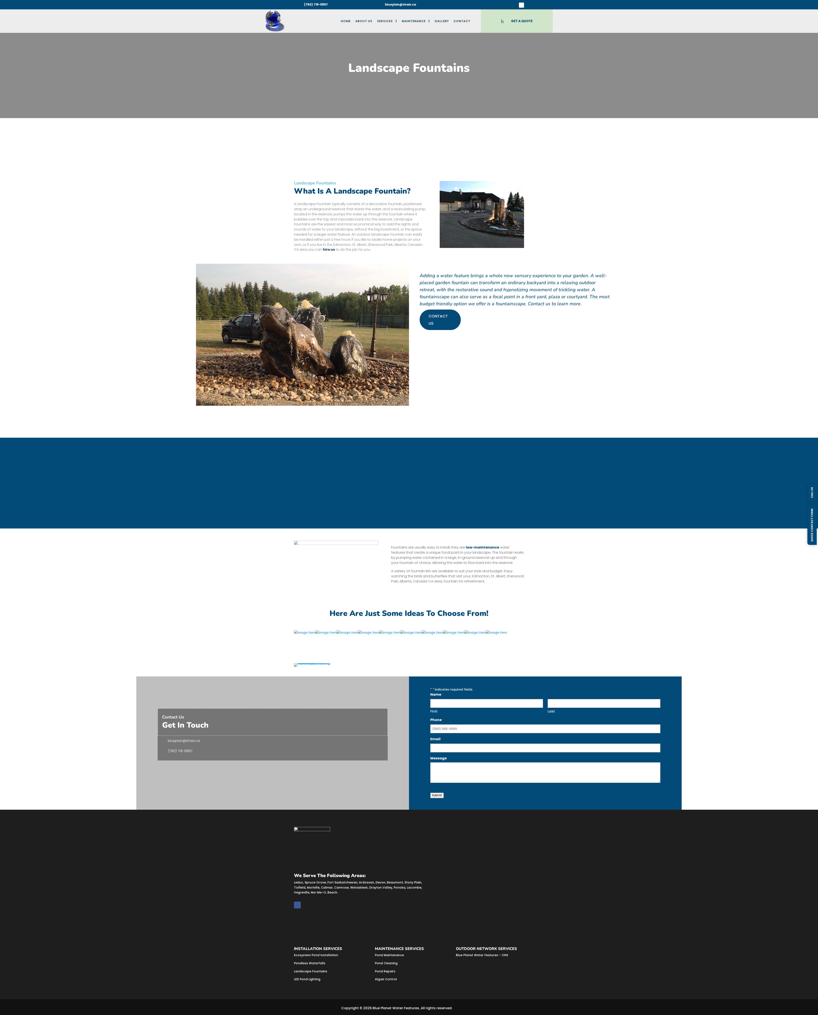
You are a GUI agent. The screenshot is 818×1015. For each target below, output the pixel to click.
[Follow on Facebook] (521, 5)
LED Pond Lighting (307, 979)
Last (551, 711)
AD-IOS (465, 1008)
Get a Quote (309, 510)
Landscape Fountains (310, 971)
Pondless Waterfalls (309, 963)
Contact (462, 21)
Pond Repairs (385, 971)
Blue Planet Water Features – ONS (482, 955)
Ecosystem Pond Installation (316, 955)
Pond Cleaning (386, 963)
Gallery (442, 21)
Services (385, 21)
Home (346, 21)
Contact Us (438, 319)
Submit (437, 795)
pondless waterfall (311, 483)
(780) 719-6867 (180, 751)
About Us (363, 21)
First (434, 711)
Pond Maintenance (389, 955)
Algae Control (386, 979)
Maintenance (414, 21)
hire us (329, 249)
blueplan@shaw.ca (184, 740)
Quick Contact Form (812, 525)
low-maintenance (482, 547)
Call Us (812, 492)
